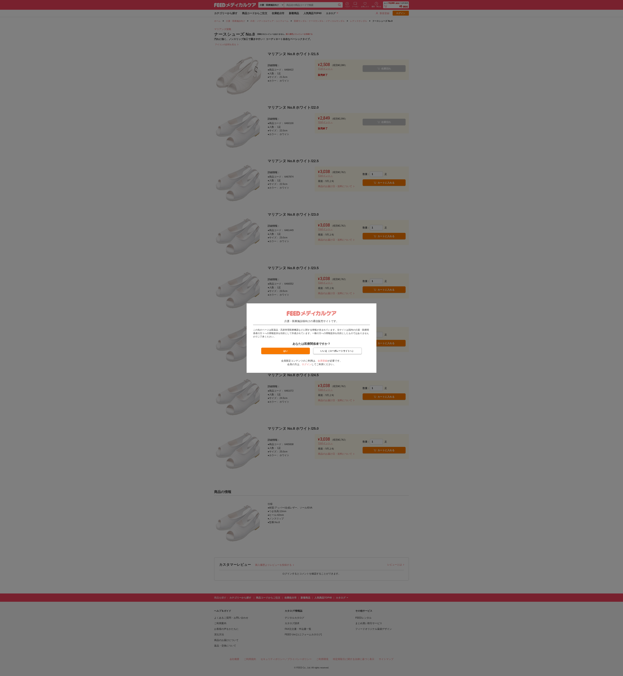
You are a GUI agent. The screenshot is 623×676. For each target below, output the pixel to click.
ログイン (307, 364)
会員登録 (322, 360)
